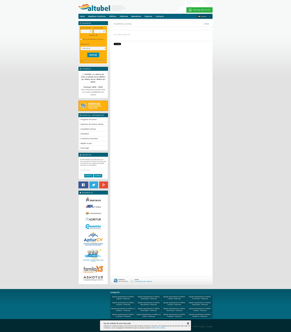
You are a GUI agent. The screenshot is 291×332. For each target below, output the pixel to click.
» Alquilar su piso (86, 143)
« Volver (206, 24)
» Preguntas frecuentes (88, 119)
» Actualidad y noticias (88, 129)
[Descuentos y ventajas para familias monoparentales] (93, 269)
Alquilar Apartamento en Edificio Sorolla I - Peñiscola (200, 309)
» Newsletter (84, 134)
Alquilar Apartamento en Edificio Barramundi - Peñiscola (149, 304)
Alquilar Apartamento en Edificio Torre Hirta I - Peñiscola (200, 298)
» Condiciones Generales (89, 138)
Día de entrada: (85, 28)
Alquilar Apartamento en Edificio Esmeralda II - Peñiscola (149, 309)
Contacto (160, 16)
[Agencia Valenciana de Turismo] (93, 199)
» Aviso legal (84, 148)
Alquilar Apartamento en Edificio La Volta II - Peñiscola (149, 315)
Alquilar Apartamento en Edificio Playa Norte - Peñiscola (200, 304)
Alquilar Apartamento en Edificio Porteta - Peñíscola (174, 298)
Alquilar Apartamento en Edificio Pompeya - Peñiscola (174, 315)
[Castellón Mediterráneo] (93, 226)
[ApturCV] (93, 238)
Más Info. (88, 176)
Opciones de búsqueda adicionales (94, 61)
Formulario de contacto (143, 281)
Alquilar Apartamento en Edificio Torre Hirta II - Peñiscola (174, 309)
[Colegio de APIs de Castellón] (93, 206)
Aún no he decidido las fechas (93, 39)
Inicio (82, 16)
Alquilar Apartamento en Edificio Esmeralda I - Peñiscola (149, 298)
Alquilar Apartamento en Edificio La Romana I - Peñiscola (123, 309)
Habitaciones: (85, 44)
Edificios (112, 16)
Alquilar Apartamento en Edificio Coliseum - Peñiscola (123, 304)
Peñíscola (124, 16)
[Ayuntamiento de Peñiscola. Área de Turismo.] (93, 213)
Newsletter (136, 16)
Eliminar (98, 176)
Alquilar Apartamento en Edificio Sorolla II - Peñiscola (174, 304)
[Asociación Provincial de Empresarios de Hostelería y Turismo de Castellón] (93, 278)
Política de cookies (158, 328)
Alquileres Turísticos (97, 16)
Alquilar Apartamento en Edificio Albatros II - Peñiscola (200, 315)
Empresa (148, 16)
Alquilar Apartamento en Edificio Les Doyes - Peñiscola (123, 315)
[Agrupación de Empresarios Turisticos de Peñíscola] (93, 219)
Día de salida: (98, 28)
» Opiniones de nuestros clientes (92, 124)
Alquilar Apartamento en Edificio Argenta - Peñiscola (123, 298)
